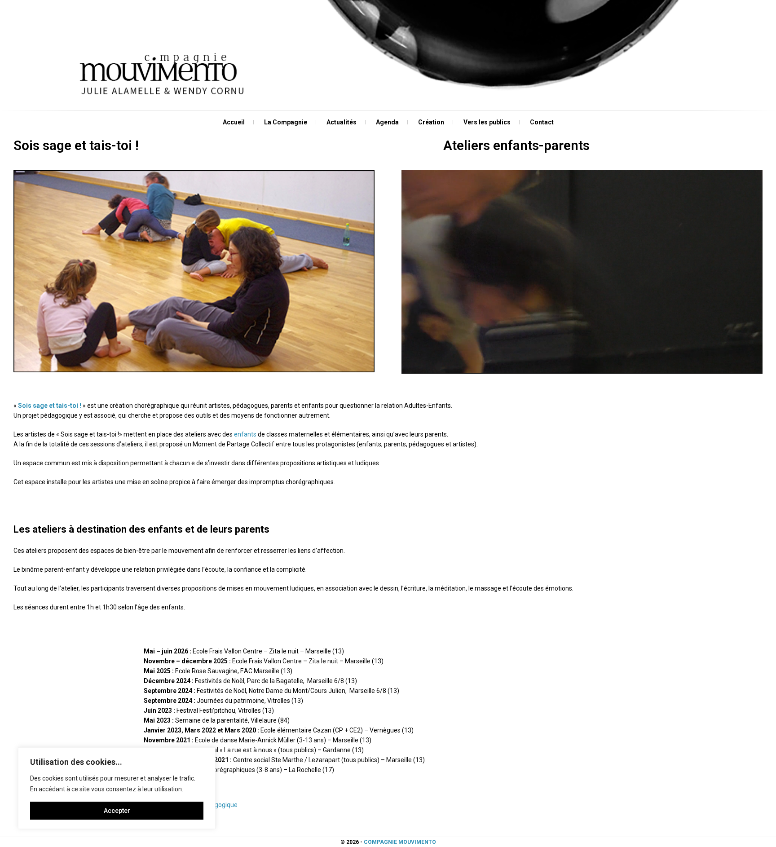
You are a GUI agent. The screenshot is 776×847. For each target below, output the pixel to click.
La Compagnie (285, 122)
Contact (542, 122)
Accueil (234, 122)
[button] (194, 271)
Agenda (387, 122)
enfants (245, 434)
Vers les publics (487, 122)
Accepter (117, 810)
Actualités (341, 122)
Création (431, 122)
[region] (117, 788)
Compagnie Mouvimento (400, 842)
